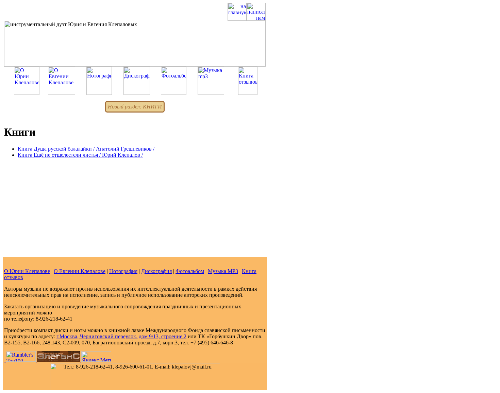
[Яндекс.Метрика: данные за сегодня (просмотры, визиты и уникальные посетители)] (96, 356)
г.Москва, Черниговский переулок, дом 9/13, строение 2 (121, 336)
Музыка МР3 (223, 271)
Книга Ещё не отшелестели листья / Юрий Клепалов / (80, 155)
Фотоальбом (190, 271)
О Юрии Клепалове (27, 271)
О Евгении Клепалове (79, 271)
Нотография (123, 271)
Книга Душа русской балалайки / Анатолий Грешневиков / (86, 149)
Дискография (156, 271)
